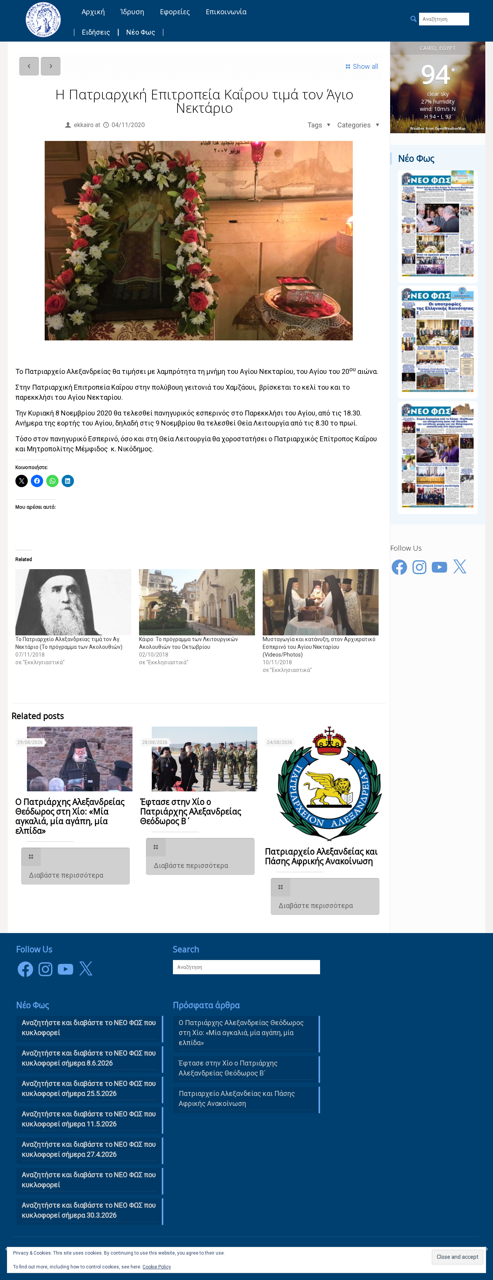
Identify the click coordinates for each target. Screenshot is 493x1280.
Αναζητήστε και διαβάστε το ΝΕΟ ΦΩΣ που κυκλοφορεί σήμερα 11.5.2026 (89, 1119)
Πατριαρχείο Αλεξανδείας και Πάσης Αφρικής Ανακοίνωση (321, 856)
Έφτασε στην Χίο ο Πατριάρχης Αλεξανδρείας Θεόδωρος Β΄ (190, 811)
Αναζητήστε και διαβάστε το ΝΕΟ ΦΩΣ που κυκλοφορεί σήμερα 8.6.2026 (89, 1058)
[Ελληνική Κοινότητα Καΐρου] (43, 19)
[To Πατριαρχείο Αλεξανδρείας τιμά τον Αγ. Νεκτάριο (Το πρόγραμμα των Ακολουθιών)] (73, 602)
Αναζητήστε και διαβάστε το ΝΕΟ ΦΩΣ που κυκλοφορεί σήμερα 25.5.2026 (89, 1088)
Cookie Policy (157, 1267)
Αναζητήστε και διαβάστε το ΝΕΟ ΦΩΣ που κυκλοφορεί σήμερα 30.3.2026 (89, 1210)
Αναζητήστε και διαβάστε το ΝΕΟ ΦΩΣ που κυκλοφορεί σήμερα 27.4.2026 (89, 1149)
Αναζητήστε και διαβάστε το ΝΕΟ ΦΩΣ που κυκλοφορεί (89, 1180)
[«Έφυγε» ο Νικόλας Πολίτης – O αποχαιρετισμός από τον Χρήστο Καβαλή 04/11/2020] (486, 1249)
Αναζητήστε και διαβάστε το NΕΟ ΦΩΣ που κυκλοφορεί (89, 1028)
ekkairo (84, 125)
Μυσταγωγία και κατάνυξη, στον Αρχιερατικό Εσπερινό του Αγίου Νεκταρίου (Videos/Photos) (319, 647)
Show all (365, 66)
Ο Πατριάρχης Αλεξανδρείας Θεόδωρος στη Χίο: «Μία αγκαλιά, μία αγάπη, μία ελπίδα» (69, 816)
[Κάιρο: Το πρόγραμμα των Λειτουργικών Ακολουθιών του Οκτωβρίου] (197, 602)
